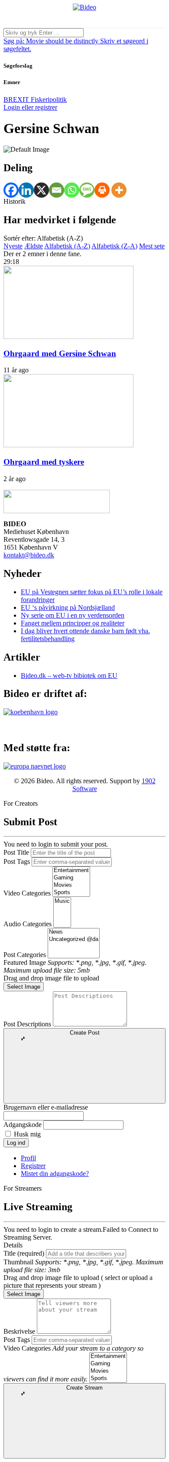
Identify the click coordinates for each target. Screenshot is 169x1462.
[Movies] (71, 885)
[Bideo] (84, 7)
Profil (28, 1158)
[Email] (56, 190)
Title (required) (23, 1253)
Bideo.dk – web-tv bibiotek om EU (69, 675)
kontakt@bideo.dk (28, 555)
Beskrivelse (19, 1331)
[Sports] (71, 892)
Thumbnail (18, 1262)
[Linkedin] (26, 190)
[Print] (102, 190)
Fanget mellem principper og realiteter (72, 623)
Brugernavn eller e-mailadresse (45, 1107)
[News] (73, 932)
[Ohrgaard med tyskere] (68, 445)
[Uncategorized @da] (73, 939)
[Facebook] (11, 190)
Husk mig (27, 1134)
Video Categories (27, 893)
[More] (119, 190)
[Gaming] (71, 878)
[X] (41, 190)
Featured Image (24, 962)
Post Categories (24, 954)
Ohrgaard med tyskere (43, 461)
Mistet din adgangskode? (55, 1173)
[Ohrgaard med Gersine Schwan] (68, 336)
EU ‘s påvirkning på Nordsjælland (68, 607)
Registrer (33, 1165)
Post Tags (16, 861)
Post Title (16, 852)
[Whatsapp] (71, 190)
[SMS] (86, 190)
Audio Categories (27, 924)
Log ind (16, 1143)
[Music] (62, 901)
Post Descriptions (27, 1024)
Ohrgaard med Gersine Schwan (59, 353)
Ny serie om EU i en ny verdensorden (72, 615)
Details (13, 1245)
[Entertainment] (71, 870)
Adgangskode (22, 1124)
